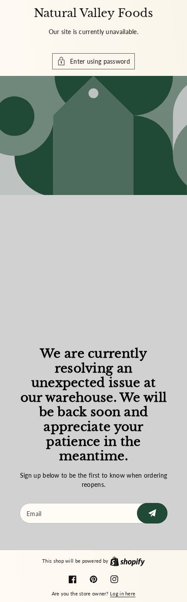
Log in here (122, 593)
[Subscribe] (152, 513)
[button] (93, 61)
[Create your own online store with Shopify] (127, 561)
